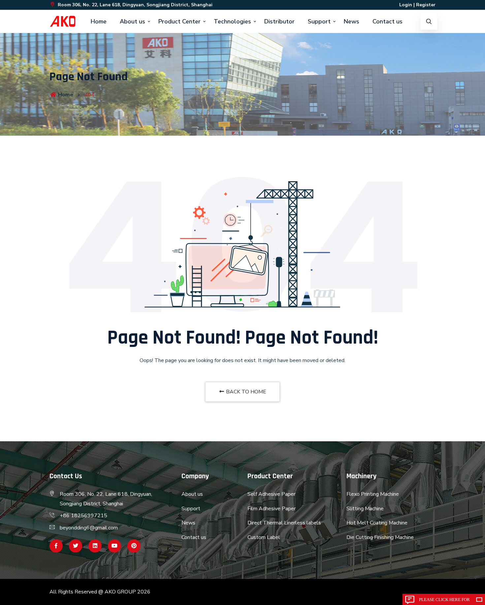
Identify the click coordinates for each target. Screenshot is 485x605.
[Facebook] (56, 546)
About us (132, 21)
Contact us (387, 21)
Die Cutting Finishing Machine (380, 537)
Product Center (179, 21)
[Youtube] (114, 546)
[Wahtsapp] (95, 546)
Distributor (279, 21)
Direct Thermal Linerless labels (284, 522)
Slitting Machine (365, 508)
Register (426, 5)
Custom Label (263, 537)
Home (99, 21)
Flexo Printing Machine (372, 494)
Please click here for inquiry (444, 601)
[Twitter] (75, 546)
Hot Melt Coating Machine (376, 522)
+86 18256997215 (83, 515)
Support (319, 21)
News (351, 21)
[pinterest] (134, 546)
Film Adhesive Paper (271, 508)
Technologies (232, 21)
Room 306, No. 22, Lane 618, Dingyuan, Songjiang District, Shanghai (134, 5)
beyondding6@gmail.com (89, 527)
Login (405, 5)
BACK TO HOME (245, 391)
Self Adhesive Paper (271, 494)
